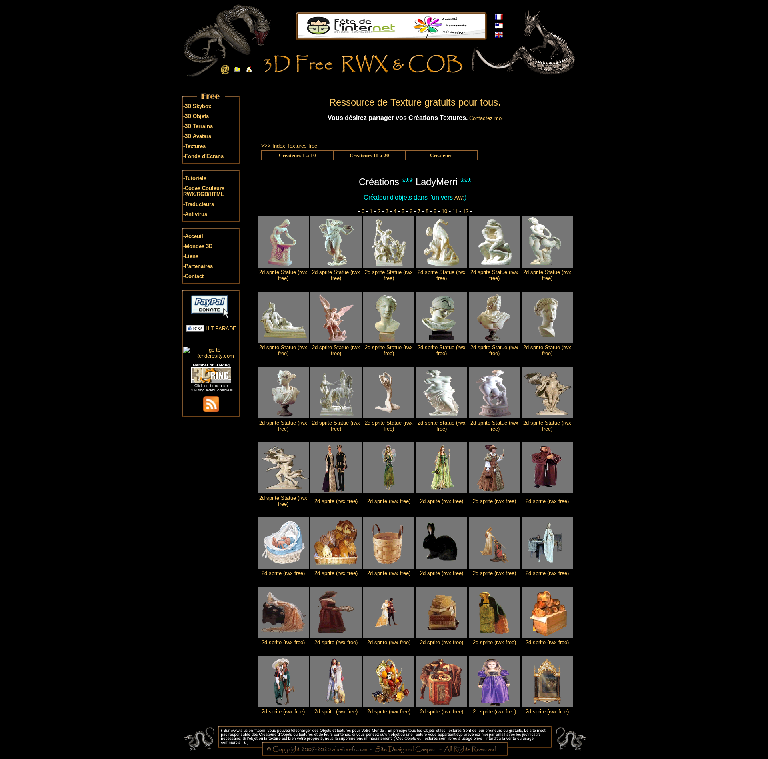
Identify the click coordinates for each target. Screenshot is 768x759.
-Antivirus (195, 214)
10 (444, 211)
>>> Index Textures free (289, 146)
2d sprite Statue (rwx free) (283, 275)
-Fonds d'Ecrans (203, 156)
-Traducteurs (198, 204)
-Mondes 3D (197, 246)
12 (465, 211)
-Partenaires (198, 266)
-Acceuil (193, 236)
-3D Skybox (197, 106)
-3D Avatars (197, 136)
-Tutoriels (194, 178)
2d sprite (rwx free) (336, 501)
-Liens (190, 256)
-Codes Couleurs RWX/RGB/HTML (203, 191)
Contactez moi (486, 118)
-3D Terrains (198, 126)
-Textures (194, 146)
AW (458, 198)
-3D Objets (196, 116)
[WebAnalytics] (211, 341)
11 (455, 211)
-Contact (193, 276)
